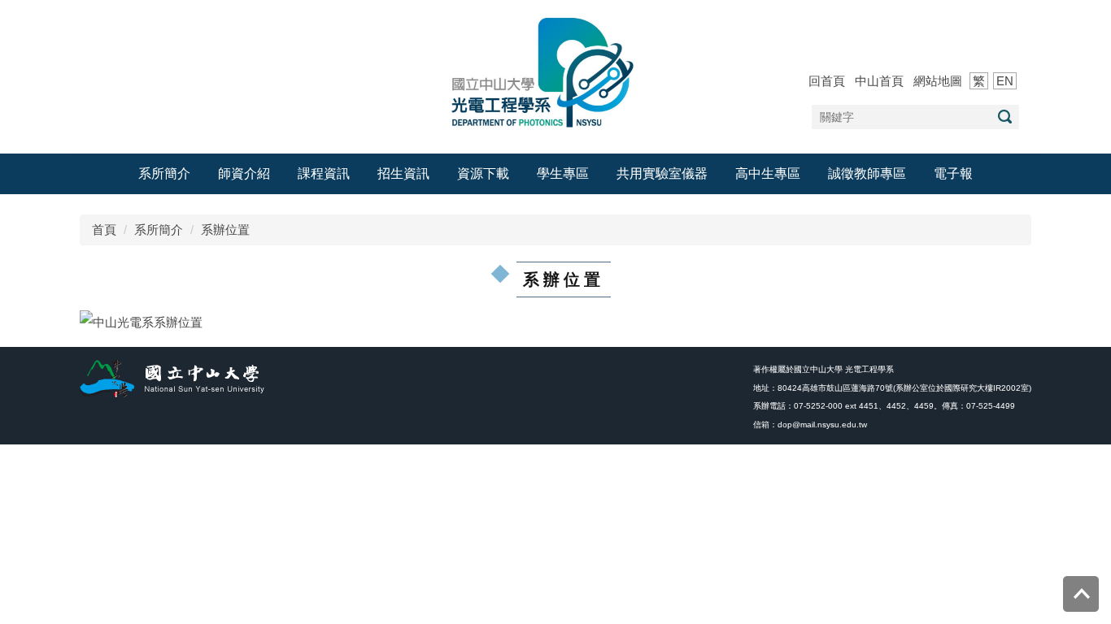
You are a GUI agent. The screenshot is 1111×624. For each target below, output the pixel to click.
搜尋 (1004, 116)
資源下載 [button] (483, 173)
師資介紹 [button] (244, 173)
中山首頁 (879, 81)
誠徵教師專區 (867, 173)
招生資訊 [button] (403, 173)
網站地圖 (937, 81)
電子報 (953, 173)
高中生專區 (767, 173)
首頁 (104, 229)
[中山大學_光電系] (555, 71)
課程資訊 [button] (324, 173)
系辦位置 (225, 229)
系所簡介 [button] (164, 173)
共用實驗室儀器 (662, 173)
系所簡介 (158, 229)
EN (1004, 81)
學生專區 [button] (563, 173)
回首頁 (826, 81)
